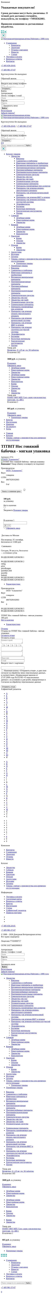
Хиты (8, 429)
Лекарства (15, 156)
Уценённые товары (19, 266)
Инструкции (11, 422)
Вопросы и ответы (14, 59)
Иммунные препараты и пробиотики (32, 163)
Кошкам (14, 225)
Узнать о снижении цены (11, 491)
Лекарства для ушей (24, 179)
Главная (9, 433)
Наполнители (22, 234)
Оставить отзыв (8, 635)
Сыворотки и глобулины (26, 161)
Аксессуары (16, 252)
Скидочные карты (14, 899)
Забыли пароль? (8, 113)
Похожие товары (20, 510)
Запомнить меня (11, 106)
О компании (11, 43)
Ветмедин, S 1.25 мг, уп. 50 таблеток (23, 350)
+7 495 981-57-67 (8, 70)
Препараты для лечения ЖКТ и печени (33, 197)
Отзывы (4, 629)
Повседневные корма (25, 220)
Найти (28, 145)
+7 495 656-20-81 (8, 65)
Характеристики (13, 584)
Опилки (19, 241)
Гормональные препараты (27, 184)
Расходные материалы (25, 209)
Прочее (19, 213)
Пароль (4, 100)
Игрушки (15, 254)
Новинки (10, 424)
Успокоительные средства (27, 181)
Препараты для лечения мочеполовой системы (21, 319)
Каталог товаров (13, 154)
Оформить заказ (14, 365)
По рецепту (11, 427)
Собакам (15, 215)
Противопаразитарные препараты (30, 168)
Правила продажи (14, 913)
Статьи (14, 54)
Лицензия (15, 47)
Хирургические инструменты (29, 211)
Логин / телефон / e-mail (11, 96)
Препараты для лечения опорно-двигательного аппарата (30, 189)
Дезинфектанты (23, 204)
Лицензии (10, 854)
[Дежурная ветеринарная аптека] (15, 115)
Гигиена (14, 257)
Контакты (10, 61)
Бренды (9, 420)
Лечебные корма (23, 218)
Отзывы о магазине (19, 50)
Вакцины (20, 158)
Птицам (14, 245)
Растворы (20, 206)
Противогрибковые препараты (29, 170)
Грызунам (15, 236)
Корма (19, 238)
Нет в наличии (7, 620)
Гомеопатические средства (27, 174)
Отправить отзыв (8, 687)
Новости (15, 52)
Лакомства (20, 222)
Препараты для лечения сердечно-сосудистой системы (31, 201)
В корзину (11, 363)
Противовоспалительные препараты (32, 172)
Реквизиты (15, 45)
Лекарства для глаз (24, 177)
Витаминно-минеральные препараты (32, 165)
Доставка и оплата (14, 57)
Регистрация (6, 111)
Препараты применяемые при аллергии (33, 186)
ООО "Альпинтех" (14, 470)
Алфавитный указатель (16, 910)
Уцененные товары (24, 263)
